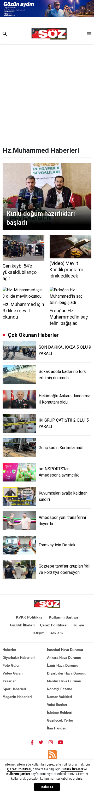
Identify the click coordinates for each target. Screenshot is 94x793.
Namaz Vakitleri (59, 697)
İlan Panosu (56, 728)
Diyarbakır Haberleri (19, 658)
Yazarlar (9, 681)
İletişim (38, 633)
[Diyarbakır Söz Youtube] (60, 742)
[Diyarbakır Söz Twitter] (41, 742)
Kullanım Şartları (63, 617)
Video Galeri (13, 673)
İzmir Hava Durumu (62, 665)
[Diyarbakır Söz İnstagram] (51, 742)
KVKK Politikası (30, 617)
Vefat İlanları (57, 705)
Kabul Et (47, 787)
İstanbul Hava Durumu (65, 650)
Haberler (9, 650)
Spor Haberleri (14, 689)
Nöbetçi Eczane (59, 689)
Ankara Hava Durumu (64, 658)
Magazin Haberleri (17, 697)
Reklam (56, 633)
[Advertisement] (47, 94)
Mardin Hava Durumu (64, 681)
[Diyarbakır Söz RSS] (52, 754)
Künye (78, 625)
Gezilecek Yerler (60, 720)
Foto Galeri (12, 665)
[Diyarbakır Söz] (49, 34)
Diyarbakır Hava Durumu (66, 673)
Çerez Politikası (53, 625)
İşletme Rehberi (59, 713)
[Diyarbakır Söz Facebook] (32, 742)
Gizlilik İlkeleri (22, 625)
